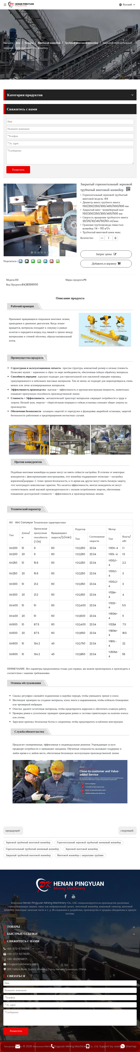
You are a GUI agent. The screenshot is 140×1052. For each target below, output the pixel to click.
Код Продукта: (14, 284)
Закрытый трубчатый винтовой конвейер (28, 855)
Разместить (18, 169)
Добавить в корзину (104, 264)
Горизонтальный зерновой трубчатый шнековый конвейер (89, 842)
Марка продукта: (74, 280)
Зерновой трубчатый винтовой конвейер (28, 842)
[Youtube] (73, 896)
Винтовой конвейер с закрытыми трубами (80, 855)
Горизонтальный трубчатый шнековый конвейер (32, 849)
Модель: (10, 280)
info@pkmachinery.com (22, 964)
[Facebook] (66, 896)
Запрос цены (104, 254)
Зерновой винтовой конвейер (81, 849)
